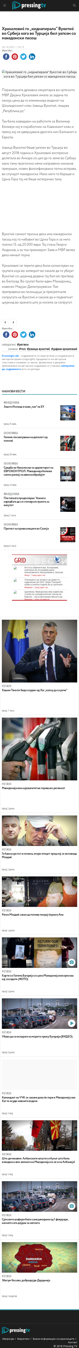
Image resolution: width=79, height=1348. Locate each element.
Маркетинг (23, 1338)
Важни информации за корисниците (53, 1338)
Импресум (8, 1338)
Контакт (72, 1342)
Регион (23, 344)
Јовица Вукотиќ (39, 349)
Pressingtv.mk (10, 355)
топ (23, 349)
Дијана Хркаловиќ (65, 349)
